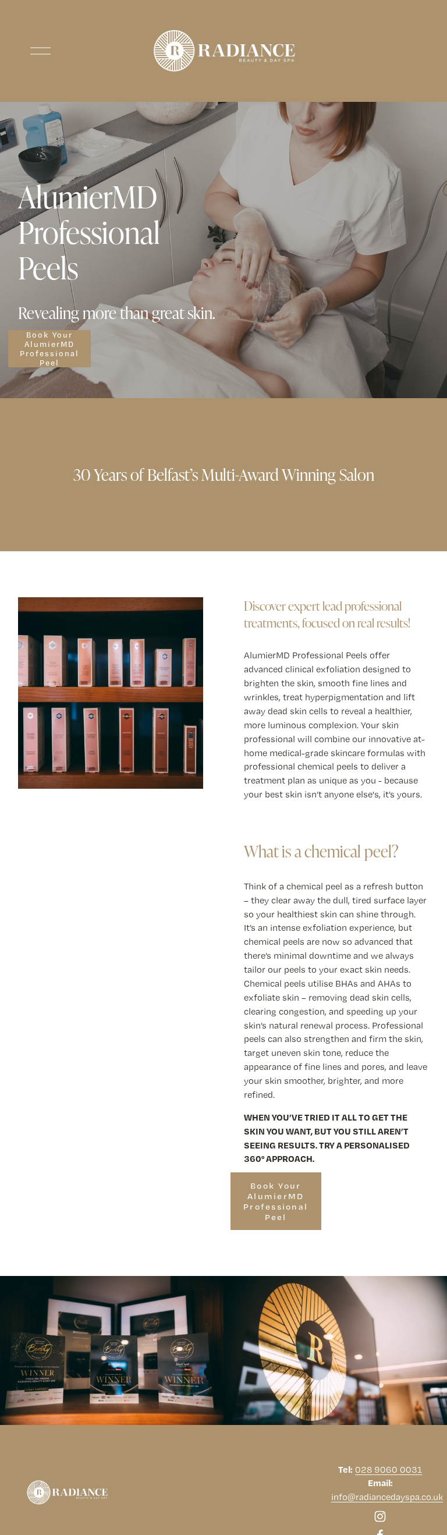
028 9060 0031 (388, 1469)
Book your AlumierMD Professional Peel (49, 348)
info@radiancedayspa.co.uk (387, 1496)
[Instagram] (380, 1516)
